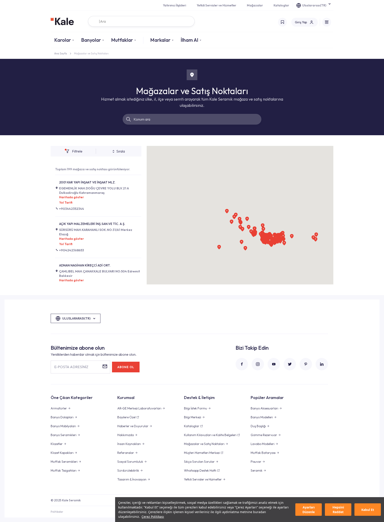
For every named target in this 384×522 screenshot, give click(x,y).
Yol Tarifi (65, 202)
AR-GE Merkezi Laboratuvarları (139, 408)
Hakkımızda (125, 435)
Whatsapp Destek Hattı (200, 470)
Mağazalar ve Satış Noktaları (204, 444)
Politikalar (57, 511)
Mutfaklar (122, 40)
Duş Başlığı (258, 426)
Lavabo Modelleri (262, 444)
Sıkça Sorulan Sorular (199, 462)
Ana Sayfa (60, 53)
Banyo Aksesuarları (264, 408)
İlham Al (189, 40)
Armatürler (59, 408)
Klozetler (57, 444)
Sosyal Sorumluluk (130, 462)
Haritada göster (71, 197)
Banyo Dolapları (62, 417)
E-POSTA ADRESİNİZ (71, 367)
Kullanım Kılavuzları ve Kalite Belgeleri (210, 435)
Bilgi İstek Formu (195, 408)
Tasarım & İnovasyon (131, 479)
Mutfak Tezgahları (63, 470)
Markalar (160, 40)
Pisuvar (256, 462)
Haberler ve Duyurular (132, 426)
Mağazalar (255, 5)
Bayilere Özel (126, 417)
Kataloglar (281, 5)
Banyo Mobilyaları (63, 426)
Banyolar (91, 40)
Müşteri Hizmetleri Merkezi (202, 453)
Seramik (256, 470)
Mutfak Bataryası (263, 453)
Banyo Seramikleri (63, 435)
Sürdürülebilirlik (128, 470)
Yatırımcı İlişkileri (174, 5)
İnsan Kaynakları (129, 444)
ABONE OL (125, 367)
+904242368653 (71, 250)
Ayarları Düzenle (308, 509)
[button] (245, 248)
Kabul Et (367, 510)
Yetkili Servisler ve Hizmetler (216, 5)
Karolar (62, 40)
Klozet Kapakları (62, 453)
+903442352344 (71, 209)
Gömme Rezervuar (264, 435)
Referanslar (125, 453)
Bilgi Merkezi (192, 417)
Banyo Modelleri (262, 417)
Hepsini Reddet (338, 509)
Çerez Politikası (153, 516)
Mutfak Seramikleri (64, 462)
